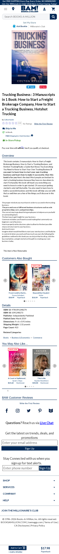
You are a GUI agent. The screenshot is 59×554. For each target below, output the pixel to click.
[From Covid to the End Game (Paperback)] (18, 277)
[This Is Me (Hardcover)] (42, 362)
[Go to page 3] (28, 301)
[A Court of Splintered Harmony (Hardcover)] (18, 362)
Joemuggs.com (35, 522)
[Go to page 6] (34, 301)
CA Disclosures (21, 525)
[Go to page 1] (24, 301)
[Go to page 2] (26, 301)
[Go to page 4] (30, 301)
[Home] (29, 9)
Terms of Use (50, 522)
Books (6, 338)
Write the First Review (43, 124)
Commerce (37, 338)
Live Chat (47, 423)
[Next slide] (53, 280)
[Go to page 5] (32, 301)
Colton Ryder (9, 120)
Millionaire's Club (37, 26)
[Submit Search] (53, 17)
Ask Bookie (21, 26)
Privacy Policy (38, 525)
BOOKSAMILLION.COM (13, 522)
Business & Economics (21, 338)
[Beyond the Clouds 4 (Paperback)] (41, 278)
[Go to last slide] (5, 280)
